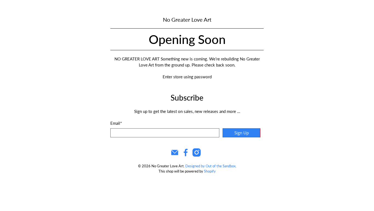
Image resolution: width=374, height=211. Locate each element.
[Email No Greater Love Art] (175, 154)
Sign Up (241, 132)
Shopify (210, 171)
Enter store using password (187, 76)
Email (116, 123)
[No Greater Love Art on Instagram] (196, 154)
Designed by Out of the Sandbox (210, 166)
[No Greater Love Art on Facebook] (186, 154)
